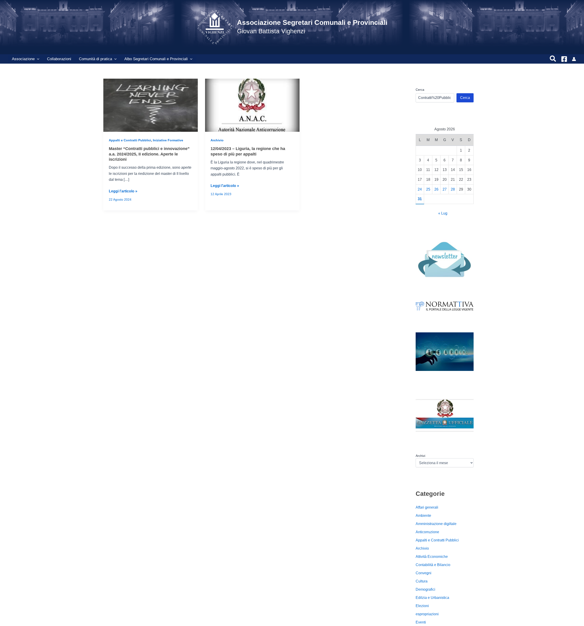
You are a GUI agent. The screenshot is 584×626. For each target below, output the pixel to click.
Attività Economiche (432, 557)
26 (436, 189)
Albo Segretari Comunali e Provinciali (156, 59)
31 (420, 199)
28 (453, 189)
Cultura (422, 581)
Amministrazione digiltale (436, 524)
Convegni (423, 573)
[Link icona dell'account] (574, 59)
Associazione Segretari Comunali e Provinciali (312, 22)
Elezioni (422, 606)
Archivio (217, 140)
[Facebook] (564, 59)
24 (420, 189)
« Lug (442, 213)
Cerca (420, 89)
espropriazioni (427, 614)
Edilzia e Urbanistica (432, 598)
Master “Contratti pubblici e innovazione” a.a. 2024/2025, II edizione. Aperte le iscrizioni (149, 154)
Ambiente (423, 515)
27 (445, 189)
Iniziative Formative (168, 140)
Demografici (425, 589)
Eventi (421, 622)
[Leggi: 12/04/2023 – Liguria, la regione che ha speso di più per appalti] (252, 105)
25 (428, 189)
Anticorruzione (427, 532)
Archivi (420, 456)
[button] (37, 59)
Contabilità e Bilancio (433, 565)
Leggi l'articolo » (123, 191)
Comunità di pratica (95, 59)
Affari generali (427, 507)
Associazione (23, 59)
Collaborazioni (59, 59)
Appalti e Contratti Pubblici (130, 140)
